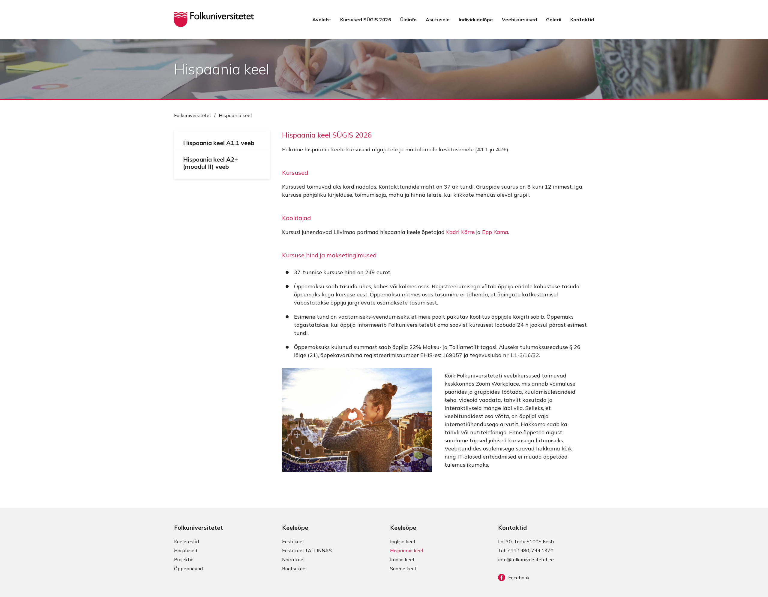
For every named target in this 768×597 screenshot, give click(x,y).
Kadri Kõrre (460, 232)
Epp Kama (495, 232)
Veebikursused (519, 20)
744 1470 (542, 550)
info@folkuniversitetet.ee (526, 559)
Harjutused (185, 550)
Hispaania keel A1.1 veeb (218, 143)
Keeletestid (186, 541)
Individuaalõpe (476, 20)
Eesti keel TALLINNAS (307, 550)
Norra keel (293, 559)
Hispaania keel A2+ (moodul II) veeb (210, 163)
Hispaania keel (406, 550)
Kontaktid (582, 20)
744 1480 (518, 550)
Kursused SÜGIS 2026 (365, 20)
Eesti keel (293, 541)
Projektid (184, 559)
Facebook (519, 577)
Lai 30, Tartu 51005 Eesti (526, 541)
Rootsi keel (294, 568)
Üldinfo (408, 20)
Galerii (553, 20)
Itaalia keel (402, 559)
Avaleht (321, 20)
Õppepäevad (188, 568)
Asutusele (438, 20)
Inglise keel (402, 541)
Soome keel (403, 568)
